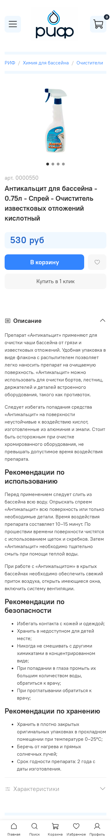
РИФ (10, 62)
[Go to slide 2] (52, 164)
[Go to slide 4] (63, 164)
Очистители (89, 62)
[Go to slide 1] (47, 164)
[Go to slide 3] (58, 164)
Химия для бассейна (46, 62)
